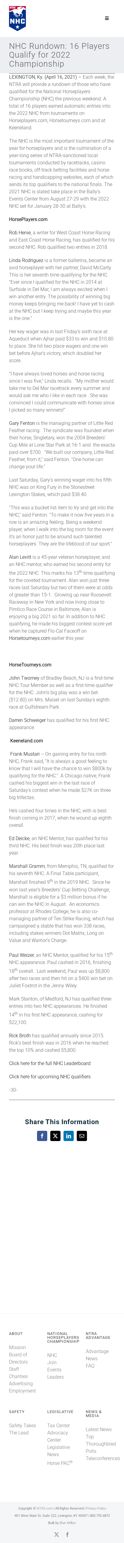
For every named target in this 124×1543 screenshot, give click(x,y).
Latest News (99, 1429)
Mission (17, 1347)
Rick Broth (20, 1036)
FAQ (90, 1366)
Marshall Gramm (27, 866)
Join (52, 1362)
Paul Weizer (21, 955)
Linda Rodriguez (26, 260)
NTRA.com (45, 1508)
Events (54, 1370)
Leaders (55, 1377)
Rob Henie (20, 233)
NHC (52, 1355)
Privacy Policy (96, 1508)
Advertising (21, 1383)
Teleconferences (103, 1458)
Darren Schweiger (27, 720)
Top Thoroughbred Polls (101, 1444)
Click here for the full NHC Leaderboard (50, 1063)
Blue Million (68, 1523)
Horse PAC (60, 1463)
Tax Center (58, 1425)
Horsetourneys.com (29, 638)
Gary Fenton (22, 423)
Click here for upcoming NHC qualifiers (50, 1077)
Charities (18, 1376)
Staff (14, 1369)
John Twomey (24, 678)
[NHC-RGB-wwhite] (17, 8)
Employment (22, 1391)
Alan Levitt (20, 557)
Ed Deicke (19, 838)
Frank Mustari (25, 754)
